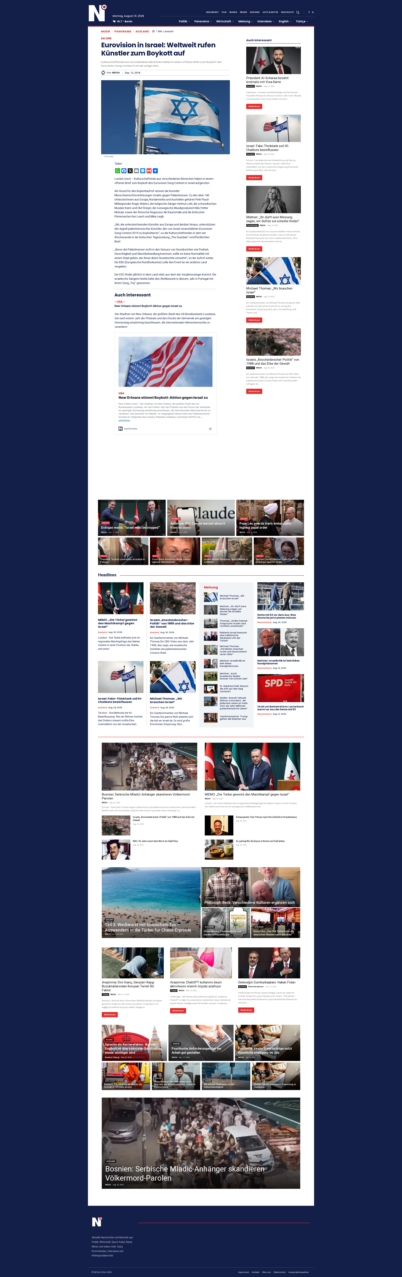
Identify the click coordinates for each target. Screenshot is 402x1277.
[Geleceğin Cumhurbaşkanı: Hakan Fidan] (269, 962)
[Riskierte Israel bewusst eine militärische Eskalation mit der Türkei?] (210, 636)
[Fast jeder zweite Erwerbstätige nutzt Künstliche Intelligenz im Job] (267, 1043)
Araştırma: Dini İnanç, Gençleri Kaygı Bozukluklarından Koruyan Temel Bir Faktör (128, 986)
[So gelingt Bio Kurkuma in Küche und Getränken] (219, 850)
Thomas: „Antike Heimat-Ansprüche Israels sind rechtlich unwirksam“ (234, 623)
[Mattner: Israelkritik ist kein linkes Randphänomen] (210, 663)
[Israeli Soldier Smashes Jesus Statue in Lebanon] (227, 551)
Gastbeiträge (252, 225)
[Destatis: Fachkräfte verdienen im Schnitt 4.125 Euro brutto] (126, 1076)
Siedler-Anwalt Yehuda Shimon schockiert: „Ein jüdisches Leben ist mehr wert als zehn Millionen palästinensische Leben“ (234, 703)
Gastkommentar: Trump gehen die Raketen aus (234, 718)
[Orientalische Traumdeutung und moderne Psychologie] (225, 923)
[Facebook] (309, 12)
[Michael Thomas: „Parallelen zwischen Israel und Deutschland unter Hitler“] (210, 649)
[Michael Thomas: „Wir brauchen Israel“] (273, 270)
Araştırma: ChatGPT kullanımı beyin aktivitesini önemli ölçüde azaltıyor (196, 984)
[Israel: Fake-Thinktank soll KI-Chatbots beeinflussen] (273, 128)
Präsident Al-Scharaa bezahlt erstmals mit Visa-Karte (267, 80)
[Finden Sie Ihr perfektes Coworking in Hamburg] (276, 1076)
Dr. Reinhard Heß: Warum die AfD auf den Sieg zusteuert (234, 688)
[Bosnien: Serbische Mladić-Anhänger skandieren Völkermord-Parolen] (149, 766)
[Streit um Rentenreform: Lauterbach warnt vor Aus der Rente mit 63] (280, 688)
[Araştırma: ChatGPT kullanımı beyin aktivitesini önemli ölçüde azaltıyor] (201, 962)
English (105, 523)
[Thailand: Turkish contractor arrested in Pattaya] (123, 551)
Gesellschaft (110, 1081)
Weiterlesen (254, 106)
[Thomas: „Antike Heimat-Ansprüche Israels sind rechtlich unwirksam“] (210, 623)
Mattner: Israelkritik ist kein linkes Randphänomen (278, 662)
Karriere (176, 1044)
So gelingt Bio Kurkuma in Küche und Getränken (260, 841)
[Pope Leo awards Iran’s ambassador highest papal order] (270, 518)
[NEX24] (104, 73)
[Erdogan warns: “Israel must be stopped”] (132, 518)
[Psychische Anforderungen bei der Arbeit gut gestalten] (201, 1043)
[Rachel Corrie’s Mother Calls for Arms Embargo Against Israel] (279, 551)
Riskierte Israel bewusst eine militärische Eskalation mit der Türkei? (233, 636)
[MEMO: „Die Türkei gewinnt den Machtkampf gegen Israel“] (121, 598)
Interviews (209, 927)
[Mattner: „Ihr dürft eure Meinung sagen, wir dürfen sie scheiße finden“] (273, 199)
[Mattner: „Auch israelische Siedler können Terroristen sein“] (210, 676)
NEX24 (116, 72)
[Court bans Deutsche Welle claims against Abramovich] (175, 551)
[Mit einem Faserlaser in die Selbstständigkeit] (226, 1076)
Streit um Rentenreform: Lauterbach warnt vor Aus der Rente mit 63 (280, 708)
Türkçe (105, 994)
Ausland (142, 31)
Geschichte (210, 898)
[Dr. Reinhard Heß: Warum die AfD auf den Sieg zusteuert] (210, 688)
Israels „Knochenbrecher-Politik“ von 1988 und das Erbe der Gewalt (272, 361)
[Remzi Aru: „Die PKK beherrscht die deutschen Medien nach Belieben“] (275, 923)
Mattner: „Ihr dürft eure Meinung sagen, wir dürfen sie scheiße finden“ (272, 219)
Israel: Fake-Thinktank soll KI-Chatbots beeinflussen (267, 148)
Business (175, 519)
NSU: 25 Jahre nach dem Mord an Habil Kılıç (155, 841)
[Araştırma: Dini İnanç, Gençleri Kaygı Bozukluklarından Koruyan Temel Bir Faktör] (133, 962)
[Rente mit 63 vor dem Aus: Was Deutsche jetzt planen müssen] (280, 596)
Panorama (122, 31)
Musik (105, 31)
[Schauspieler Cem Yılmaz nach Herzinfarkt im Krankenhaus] (219, 825)
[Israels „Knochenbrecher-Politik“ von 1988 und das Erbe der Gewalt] (273, 342)
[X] (313, 12)
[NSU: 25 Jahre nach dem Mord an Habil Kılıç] (116, 850)
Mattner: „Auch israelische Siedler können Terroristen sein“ (234, 676)
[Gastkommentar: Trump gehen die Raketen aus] (210, 717)
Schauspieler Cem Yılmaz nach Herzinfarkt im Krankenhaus (266, 817)
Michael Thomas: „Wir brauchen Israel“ (166, 700)
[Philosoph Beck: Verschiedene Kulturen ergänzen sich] (250, 887)
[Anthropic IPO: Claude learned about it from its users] (201, 518)
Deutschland (264, 622)
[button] (298, 12)
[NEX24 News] (98, 13)
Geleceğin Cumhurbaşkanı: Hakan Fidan (266, 982)
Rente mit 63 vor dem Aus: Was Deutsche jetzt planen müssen (276, 616)
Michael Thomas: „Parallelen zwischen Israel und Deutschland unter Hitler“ (233, 650)
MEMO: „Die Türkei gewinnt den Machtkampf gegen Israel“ (117, 623)
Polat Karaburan (255, 986)
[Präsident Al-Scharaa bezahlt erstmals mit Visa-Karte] (273, 60)
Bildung (109, 1040)
